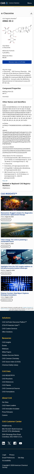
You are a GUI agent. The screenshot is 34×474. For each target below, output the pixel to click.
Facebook (14, 443)
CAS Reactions (7, 379)
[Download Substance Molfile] (31, 13)
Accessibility (6, 460)
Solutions (6, 318)
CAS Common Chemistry (10, 358)
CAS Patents (6, 385)
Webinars (5, 349)
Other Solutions (7, 332)
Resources (6, 338)
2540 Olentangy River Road (11, 434)
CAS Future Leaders (9, 405)
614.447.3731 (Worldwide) (11, 431)
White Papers (6, 352)
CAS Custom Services (9, 328)
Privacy (11, 455)
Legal (4, 455)
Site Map (21, 458)
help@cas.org (6, 425)
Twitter (9, 443)
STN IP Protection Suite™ (11, 325)
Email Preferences (8, 458)
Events (4, 345)
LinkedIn (3, 443)
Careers (4, 415)
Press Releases (7, 412)
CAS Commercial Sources (11, 388)
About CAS (7, 398)
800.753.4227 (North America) (12, 429)
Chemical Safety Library (10, 365)
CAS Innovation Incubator (10, 409)
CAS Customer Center (12, 421)
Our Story (5, 402)
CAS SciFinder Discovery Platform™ (14, 322)
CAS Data (6, 371)
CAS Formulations (8, 392)
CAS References (7, 382)
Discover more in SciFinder (17, 62)
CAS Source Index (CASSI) (11, 362)
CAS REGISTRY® (8, 375)
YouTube (20, 443)
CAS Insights (6, 342)
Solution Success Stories (10, 355)
